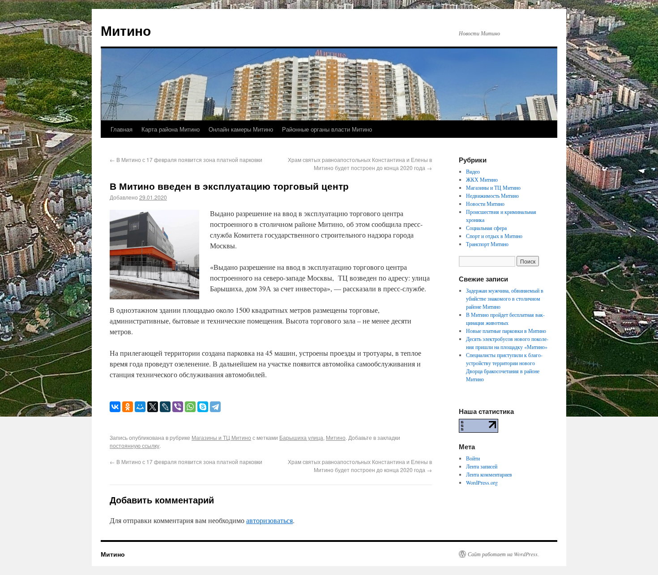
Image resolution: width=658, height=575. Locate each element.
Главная (121, 129)
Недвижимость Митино (492, 195)
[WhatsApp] (190, 406)
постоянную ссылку (134, 445)
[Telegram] (215, 406)
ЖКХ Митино (482, 179)
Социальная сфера (486, 227)
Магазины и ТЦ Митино (221, 437)
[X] (152, 406)
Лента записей (481, 466)
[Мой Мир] (140, 406)
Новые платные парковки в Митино (506, 330)
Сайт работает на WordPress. (503, 554)
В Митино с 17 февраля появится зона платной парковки (186, 159)
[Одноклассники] (127, 406)
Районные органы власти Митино (327, 129)
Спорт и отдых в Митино (494, 235)
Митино (126, 30)
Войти (473, 458)
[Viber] (177, 406)
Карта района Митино (170, 129)
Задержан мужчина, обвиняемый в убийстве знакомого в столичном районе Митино (504, 298)
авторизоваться (269, 520)
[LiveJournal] (165, 406)
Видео (473, 171)
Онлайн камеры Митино (241, 129)
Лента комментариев (489, 474)
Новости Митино (485, 203)
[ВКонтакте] (115, 406)
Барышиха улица (301, 437)
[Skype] (202, 406)
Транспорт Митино (487, 243)
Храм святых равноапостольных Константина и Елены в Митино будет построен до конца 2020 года (360, 163)
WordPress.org (482, 482)
